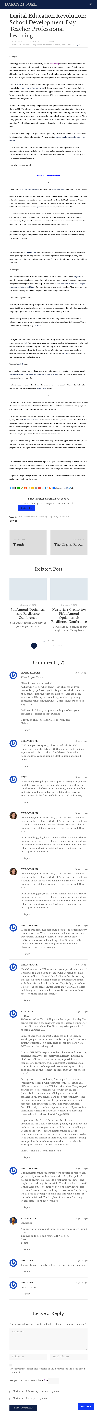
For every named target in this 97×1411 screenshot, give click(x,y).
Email (85, 4)
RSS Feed (80, 4)
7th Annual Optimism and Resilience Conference (28, 614)
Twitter (75, 4)
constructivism (27, 516)
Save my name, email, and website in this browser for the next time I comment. (47, 1370)
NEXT (62, 645)
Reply (26, 730)
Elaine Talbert (30, 673)
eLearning (41, 516)
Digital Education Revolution (29, 189)
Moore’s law (31, 252)
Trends (19, 545)
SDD (70, 516)
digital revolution (58, 189)
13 (53, 645)
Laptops (52, 516)
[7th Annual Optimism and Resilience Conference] (28, 589)
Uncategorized (60, 45)
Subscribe (26, 508)
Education (27, 45)
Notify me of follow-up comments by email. (37, 1391)
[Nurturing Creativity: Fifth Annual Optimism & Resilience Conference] (69, 589)
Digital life (16, 45)
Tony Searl (28, 1011)
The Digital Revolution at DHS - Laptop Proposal (69, 545)
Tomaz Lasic (29, 1218)
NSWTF (62, 516)
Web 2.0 (71, 45)
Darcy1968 (27, 1260)
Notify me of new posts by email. (31, 1398)
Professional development (43, 45)
